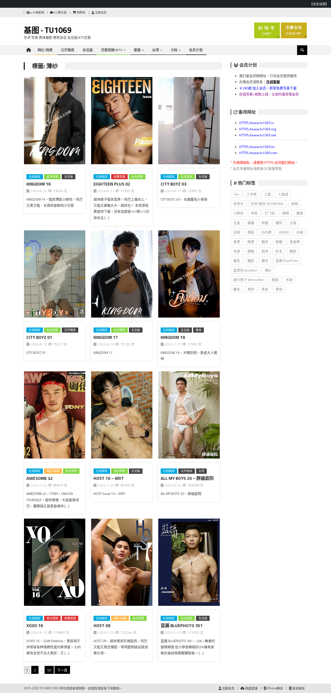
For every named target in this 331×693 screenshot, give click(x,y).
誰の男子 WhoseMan (248, 279)
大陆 (174, 49)
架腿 (264, 222)
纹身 (236, 251)
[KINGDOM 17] (121, 274)
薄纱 (268, 270)
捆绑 (285, 213)
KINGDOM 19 (173, 337)
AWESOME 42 (39, 478)
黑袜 (279, 289)
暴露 (250, 222)
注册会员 (100, 12)
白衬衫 (284, 232)
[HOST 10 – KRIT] (121, 415)
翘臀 (250, 251)
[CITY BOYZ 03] (189, 121)
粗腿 (279, 241)
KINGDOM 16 (38, 184)
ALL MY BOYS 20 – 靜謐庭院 (187, 478)
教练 (299, 213)
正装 (293, 222)
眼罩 (250, 241)
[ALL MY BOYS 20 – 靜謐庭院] (189, 415)
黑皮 (264, 289)
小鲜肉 (238, 213)
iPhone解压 (274, 688)
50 (49, 670)
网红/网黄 (45, 49)
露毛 (236, 289)
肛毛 (279, 251)
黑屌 (250, 289)
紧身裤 (295, 241)
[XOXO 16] (54, 563)
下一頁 (62, 670)
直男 (236, 241)
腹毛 (236, 260)
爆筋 (250, 232)
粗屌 (264, 241)
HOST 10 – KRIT (109, 478)
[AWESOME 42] (54, 415)
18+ (236, 194)
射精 (294, 203)
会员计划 (196, 49)
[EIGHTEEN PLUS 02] (121, 121)
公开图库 (67, 49)
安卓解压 (298, 688)
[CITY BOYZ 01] (54, 274)
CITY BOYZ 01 (39, 337)
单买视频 (52, 618)
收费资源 (119, 176)
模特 (279, 222)
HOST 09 (102, 625)
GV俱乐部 (60, 12)
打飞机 (270, 213)
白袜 (299, 232)
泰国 (137, 49)
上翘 (267, 194)
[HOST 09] (121, 563)
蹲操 (275, 279)
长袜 (289, 279)
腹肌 (250, 260)
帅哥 (254, 213)
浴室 (236, 232)
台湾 (155, 49)
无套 (236, 222)
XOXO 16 (34, 625)
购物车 (81, 12)
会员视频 (52, 176)
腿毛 (264, 260)
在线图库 (34, 176)
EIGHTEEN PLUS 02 (112, 184)
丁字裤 (251, 194)
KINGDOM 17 (106, 337)
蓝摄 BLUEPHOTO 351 (182, 625)
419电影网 (37, 12)
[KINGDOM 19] (189, 274)
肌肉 (264, 251)
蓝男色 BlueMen (245, 270)
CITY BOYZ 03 (173, 184)
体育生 (238, 203)
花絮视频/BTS (111, 49)
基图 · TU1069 (47, 30)
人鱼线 (283, 194)
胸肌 (293, 251)
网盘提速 (251, 688)
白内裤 (266, 232)
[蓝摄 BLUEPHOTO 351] (189, 563)
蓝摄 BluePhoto (287, 260)
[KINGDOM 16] (54, 121)
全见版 (88, 49)
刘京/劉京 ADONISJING (267, 203)
